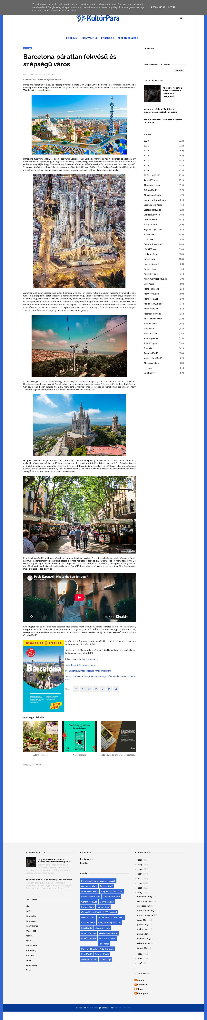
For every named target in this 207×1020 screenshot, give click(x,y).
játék (28, 911)
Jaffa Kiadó (149, 259)
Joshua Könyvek (151, 264)
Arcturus (141, 980)
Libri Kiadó (149, 283)
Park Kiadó (149, 328)
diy (27, 906)
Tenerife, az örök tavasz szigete (80, 665)
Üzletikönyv (149, 372)
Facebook (107, 38)
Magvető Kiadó (151, 293)
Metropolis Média (152, 313)
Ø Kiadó (148, 367)
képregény (31, 921)
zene (28, 960)
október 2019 (143, 906)
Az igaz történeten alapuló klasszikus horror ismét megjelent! (172, 92)
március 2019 (143, 938)
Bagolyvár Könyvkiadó (155, 199)
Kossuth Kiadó (151, 273)
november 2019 (144, 901)
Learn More (158, 7)
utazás (27, 48)
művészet (31, 931)
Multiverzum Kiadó (153, 318)
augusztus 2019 (145, 915)
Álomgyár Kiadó (151, 363)
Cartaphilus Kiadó (152, 209)
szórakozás (31, 946)
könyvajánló (32, 926)
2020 (146, 140)
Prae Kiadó (149, 348)
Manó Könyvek (151, 298)
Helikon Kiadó (151, 254)
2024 (146, 160)
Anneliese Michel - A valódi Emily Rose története (163, 121)
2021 (146, 145)
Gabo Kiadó (149, 239)
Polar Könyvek (151, 343)
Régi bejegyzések (129, 38)
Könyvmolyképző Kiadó (155, 278)
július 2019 (142, 920)
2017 (140, 958)
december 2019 (144, 896)
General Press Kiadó (153, 244)
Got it (171, 7)
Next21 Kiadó (150, 323)
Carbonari (142, 985)
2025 (146, 165)
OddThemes (93, 1008)
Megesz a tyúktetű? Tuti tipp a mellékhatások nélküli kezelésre (160, 110)
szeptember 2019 (145, 910)
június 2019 (142, 925)
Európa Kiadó (150, 224)
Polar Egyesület (151, 338)
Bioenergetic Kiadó (153, 204)
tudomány (31, 950)
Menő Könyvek (151, 308)
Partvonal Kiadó (151, 333)
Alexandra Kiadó (152, 185)
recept (29, 936)
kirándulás (31, 916)
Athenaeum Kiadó (152, 195)
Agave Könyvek (151, 180)
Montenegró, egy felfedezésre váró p (83, 670)
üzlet (28, 970)
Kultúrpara (142, 993)
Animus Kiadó (150, 190)
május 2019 (142, 929)
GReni (31, 75)
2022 (146, 150)
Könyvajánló (89, 38)
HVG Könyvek (151, 249)
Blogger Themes (123, 1008)
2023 (146, 155)
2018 (140, 954)
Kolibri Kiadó (150, 268)
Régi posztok (86, 859)
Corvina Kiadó (150, 219)
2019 (140, 892)
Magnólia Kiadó (151, 288)
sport (28, 941)
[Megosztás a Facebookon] (76, 689)
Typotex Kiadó (151, 353)
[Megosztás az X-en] (83, 689)
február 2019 (143, 943)
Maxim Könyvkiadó (153, 303)
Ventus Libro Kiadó (153, 358)
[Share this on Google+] (89, 689)
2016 (140, 963)
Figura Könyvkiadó (153, 229)
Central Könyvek (152, 214)
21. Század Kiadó (152, 175)
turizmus (30, 955)
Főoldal (71, 38)
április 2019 (142, 934)
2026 (146, 170)
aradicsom (106, 670)
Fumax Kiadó (150, 234)
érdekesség (32, 965)
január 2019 (142, 948)
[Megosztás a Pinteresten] (116, 689)
